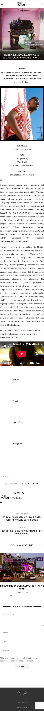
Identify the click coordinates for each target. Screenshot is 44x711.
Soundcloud (15, 174)
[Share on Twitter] (31, 483)
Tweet (15, 401)
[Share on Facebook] (28, 483)
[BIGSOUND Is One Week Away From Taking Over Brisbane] (22, 567)
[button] (3, 34)
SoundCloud (17, 422)
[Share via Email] (37, 483)
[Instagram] (25, 693)
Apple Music (28, 174)
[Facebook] (19, 693)
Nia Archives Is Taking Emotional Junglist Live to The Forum (22, 56)
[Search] (41, 3)
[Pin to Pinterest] (34, 483)
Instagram (17, 443)
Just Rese (16, 379)
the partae (26, 82)
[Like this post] (25, 483)
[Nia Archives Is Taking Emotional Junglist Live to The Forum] (22, 34)
